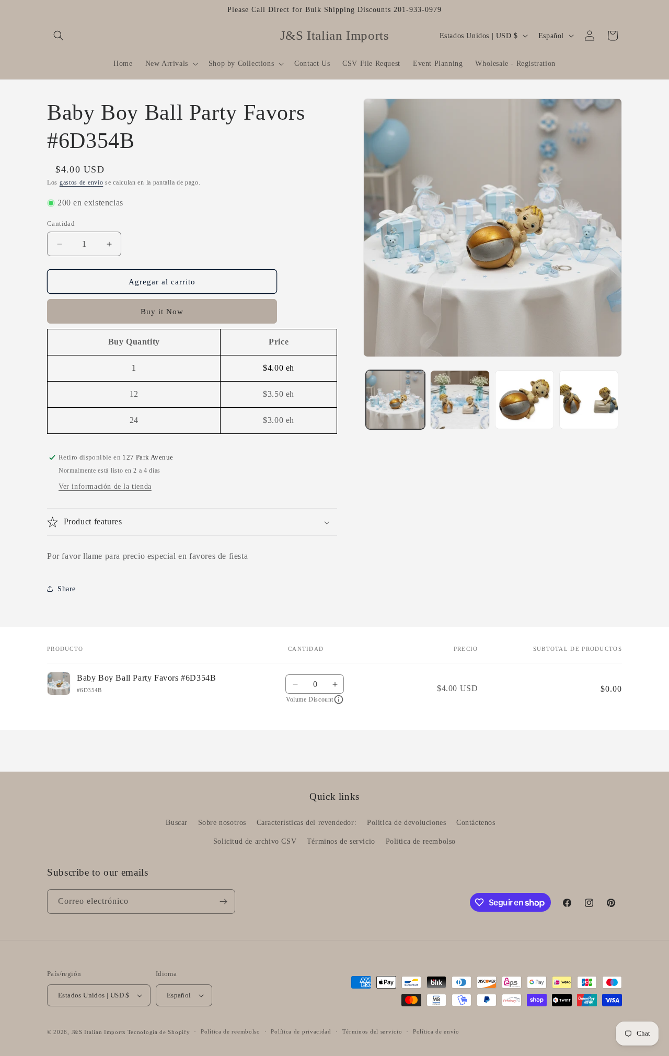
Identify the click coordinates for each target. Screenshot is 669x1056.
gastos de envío (81, 182)
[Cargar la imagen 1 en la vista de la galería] (395, 399)
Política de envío (436, 1031)
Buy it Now (162, 311)
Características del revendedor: (307, 823)
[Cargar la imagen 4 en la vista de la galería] (588, 399)
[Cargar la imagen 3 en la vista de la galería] (524, 399)
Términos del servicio (372, 1031)
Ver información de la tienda (105, 486)
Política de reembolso (230, 1031)
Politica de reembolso (421, 841)
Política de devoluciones (406, 823)
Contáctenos (475, 823)
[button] (58, 35)
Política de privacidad (301, 1031)
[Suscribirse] (223, 901)
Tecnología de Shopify (159, 1032)
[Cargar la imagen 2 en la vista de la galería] (459, 399)
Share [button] (66, 589)
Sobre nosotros (222, 823)
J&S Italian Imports (98, 1032)
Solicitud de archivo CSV (254, 841)
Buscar (177, 823)
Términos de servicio (341, 841)
